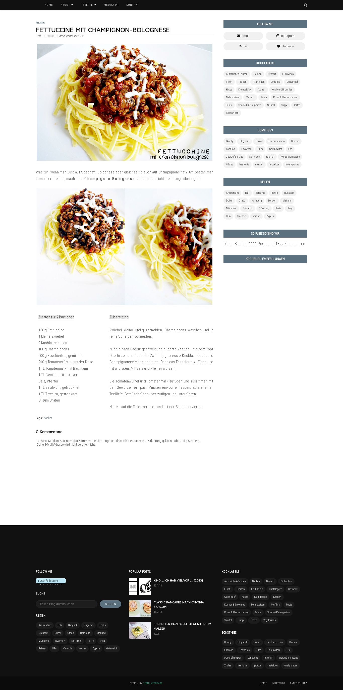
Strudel (271, 105)
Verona (256, 216)
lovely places (292, 164)
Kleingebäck (244, 89)
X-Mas (229, 164)
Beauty (229, 141)
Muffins (250, 97)
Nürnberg (264, 208)
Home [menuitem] (49, 5)
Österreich (112, 648)
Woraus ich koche (290, 156)
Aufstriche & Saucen (237, 74)
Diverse (295, 141)
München (231, 208)
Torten (297, 105)
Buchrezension (276, 141)
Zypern (270, 216)
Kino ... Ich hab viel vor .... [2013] (178, 580)
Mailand (287, 200)
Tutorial (270, 156)
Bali (247, 192)
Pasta (264, 97)
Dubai (229, 200)
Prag (290, 208)
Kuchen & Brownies (282, 89)
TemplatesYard (152, 683)
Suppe (284, 105)
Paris (278, 208)
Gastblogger (275, 149)
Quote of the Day (234, 156)
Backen (258, 74)
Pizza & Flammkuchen (285, 97)
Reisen (42, 648)
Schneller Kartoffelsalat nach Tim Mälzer (182, 626)
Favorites (246, 149)
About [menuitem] (65, 5)
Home (263, 683)
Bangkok (72, 625)
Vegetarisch (232, 113)
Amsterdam (232, 192)
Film (260, 149)
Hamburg (257, 200)
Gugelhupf (292, 81)
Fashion (230, 149)
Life (290, 149)
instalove (274, 164)
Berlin (274, 192)
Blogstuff (244, 141)
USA (228, 216)
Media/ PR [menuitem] (111, 5)
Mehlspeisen (233, 97)
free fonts (244, 164)
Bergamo (260, 192)
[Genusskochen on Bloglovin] (51, 583)
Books (259, 141)
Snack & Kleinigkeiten (250, 105)
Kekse (229, 89)
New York (248, 208)
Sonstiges (254, 156)
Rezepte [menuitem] (87, 5)
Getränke (275, 81)
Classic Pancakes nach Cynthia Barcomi (179, 604)
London (272, 200)
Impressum (278, 683)
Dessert (272, 74)
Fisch (229, 81)
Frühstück (258, 81)
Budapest (289, 192)
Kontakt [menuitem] (132, 5)
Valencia (241, 216)
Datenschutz (298, 683)
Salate (229, 105)
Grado (242, 200)
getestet (259, 164)
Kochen (48, 418)
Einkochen (288, 74)
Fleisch (243, 81)
